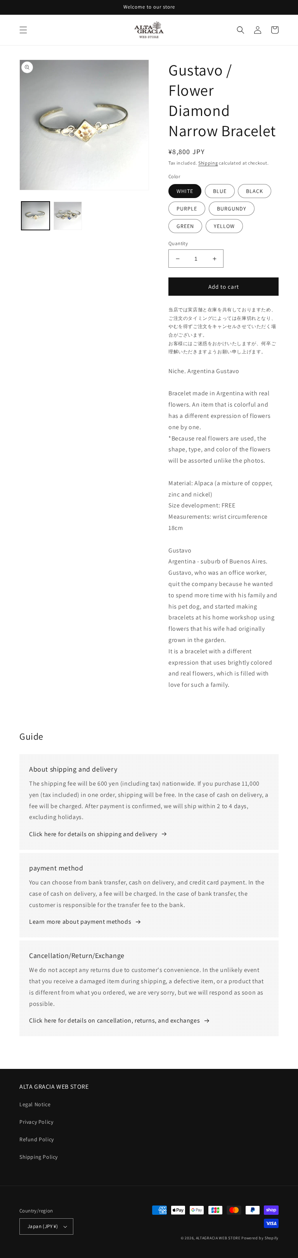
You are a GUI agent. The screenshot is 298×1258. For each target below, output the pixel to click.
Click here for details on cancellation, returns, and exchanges (114, 1020)
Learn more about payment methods (80, 922)
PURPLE (187, 208)
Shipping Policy (38, 1156)
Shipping (208, 163)
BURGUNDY (231, 208)
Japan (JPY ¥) (43, 1226)
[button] (23, 30)
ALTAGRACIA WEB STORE (218, 1237)
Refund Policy (36, 1139)
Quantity (178, 243)
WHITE (185, 191)
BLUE (220, 191)
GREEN (185, 226)
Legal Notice (34, 1104)
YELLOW (224, 226)
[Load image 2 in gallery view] (68, 216)
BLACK (254, 191)
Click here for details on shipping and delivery (93, 834)
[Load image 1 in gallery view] (35, 216)
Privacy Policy (36, 1121)
